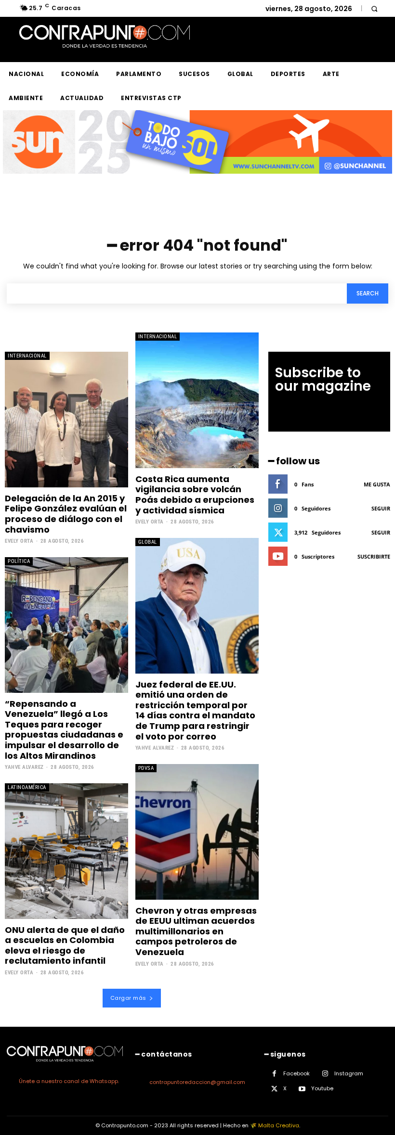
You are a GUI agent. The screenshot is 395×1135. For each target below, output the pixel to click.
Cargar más (128, 998)
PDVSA (146, 768)
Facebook (296, 1073)
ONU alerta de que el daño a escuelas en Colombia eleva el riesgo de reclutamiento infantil (65, 945)
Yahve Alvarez (24, 767)
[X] (274, 1089)
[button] (374, 8)
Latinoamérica (27, 787)
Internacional (27, 356)
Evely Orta (19, 541)
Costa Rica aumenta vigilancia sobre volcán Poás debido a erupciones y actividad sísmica (194, 494)
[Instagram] (325, 1074)
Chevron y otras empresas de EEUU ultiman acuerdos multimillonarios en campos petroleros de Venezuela (196, 931)
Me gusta (377, 484)
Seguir (380, 508)
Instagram (348, 1073)
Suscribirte (373, 556)
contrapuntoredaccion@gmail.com (197, 1082)
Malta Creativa (278, 1125)
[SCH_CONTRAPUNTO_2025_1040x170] (197, 181)
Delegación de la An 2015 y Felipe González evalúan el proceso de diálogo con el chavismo (66, 514)
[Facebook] (274, 1074)
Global (147, 542)
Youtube (322, 1088)
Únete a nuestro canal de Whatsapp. (69, 1081)
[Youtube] (302, 1089)
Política (19, 561)
